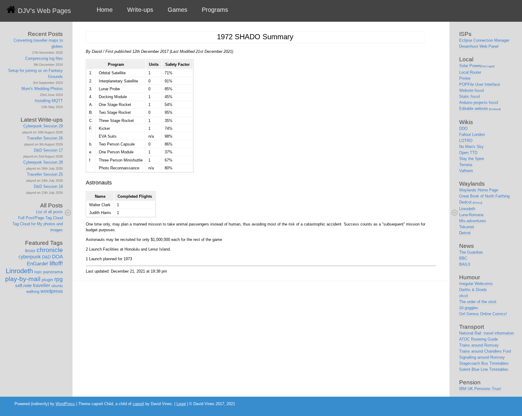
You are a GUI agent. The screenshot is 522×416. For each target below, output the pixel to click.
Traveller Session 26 (45, 138)
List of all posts (49, 212)
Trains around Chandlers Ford (485, 351)
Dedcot (465, 202)
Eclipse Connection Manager (484, 40)
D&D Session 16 (48, 186)
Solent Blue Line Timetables (483, 369)
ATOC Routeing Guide (478, 339)
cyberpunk (29, 256)
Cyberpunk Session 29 (43, 126)
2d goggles (468, 308)
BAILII (464, 264)
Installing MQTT (49, 100)
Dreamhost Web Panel (478, 46)
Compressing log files (44, 58)
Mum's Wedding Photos (42, 88)
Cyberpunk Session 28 (43, 162)
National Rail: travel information (486, 333)
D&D (46, 256)
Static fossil (469, 96)
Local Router (470, 72)
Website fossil (471, 90)
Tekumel (466, 227)
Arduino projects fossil (478, 102)
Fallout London (472, 134)
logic (38, 272)
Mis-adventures (472, 221)
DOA (57, 257)
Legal (181, 404)
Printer (465, 78)
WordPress (65, 404)
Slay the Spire (471, 158)
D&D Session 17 (48, 150)
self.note (23, 285)
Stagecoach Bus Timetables (484, 363)
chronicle (50, 249)
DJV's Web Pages (44, 10)
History (477, 202)
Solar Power (469, 65)
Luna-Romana (471, 215)
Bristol (30, 251)
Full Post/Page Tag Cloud (40, 218)
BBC (463, 258)
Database (495, 109)
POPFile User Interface (479, 84)
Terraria (465, 164)
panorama (53, 271)
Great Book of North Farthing (484, 196)
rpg (58, 279)
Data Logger (487, 66)
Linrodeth (19, 271)
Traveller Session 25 (45, 174)
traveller (41, 285)
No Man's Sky (471, 146)
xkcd (463, 295)
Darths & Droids (473, 289)
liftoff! (56, 263)
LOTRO (465, 140)
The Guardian (471, 252)
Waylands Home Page (478, 190)
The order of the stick (478, 301)
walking (32, 291)
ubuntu (57, 286)
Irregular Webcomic (476, 283)
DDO (463, 128)
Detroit (465, 233)
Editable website (473, 108)
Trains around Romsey (479, 345)
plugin (47, 279)
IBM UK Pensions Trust (480, 388)
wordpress (51, 291)
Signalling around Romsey (482, 357)
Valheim (466, 170)
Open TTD (468, 152)
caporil (138, 404)
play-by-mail (22, 278)
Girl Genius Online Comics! (483, 314)
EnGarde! (37, 264)
